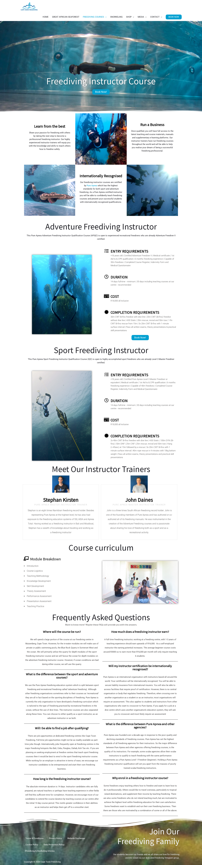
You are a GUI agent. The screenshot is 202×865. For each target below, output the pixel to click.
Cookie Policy (31, 844)
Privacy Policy (55, 838)
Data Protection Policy (54, 844)
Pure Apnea (92, 185)
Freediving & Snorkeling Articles (40, 851)
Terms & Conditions (34, 838)
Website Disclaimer (76, 838)
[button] (174, 17)
